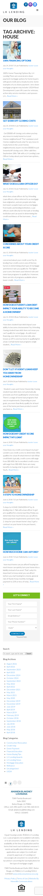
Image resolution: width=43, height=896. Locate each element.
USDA (9, 771)
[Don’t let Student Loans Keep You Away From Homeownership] (12, 358)
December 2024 (13, 675)
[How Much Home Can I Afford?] (12, 541)
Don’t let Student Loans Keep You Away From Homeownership (20, 373)
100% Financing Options (17, 60)
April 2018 (11, 732)
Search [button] (28, 654)
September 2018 (14, 721)
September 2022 (14, 681)
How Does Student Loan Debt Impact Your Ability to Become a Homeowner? (21, 308)
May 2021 (11, 692)
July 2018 (10, 724)
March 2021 (12, 695)
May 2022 (11, 684)
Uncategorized (13, 768)
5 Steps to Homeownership (18, 494)
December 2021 (13, 689)
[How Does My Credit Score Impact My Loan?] (12, 423)
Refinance (11, 765)
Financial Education (14, 751)
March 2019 (12, 712)
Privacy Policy (10, 878)
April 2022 (11, 686)
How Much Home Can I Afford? (20, 552)
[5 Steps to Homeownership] (12, 483)
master (31, 66)
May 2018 (11, 729)
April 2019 (11, 709)
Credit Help (11, 745)
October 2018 (12, 718)
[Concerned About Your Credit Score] (12, 233)
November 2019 (13, 704)
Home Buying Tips (14, 754)
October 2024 (12, 678)
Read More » (12, 96)
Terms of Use (22, 878)
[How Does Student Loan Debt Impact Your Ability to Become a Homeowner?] (12, 294)
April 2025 (11, 672)
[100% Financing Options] (12, 49)
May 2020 (11, 698)
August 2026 (12, 664)
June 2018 (11, 727)
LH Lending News (14, 760)
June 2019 (11, 707)
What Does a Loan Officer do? (20, 184)
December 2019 (13, 701)
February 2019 (13, 715)
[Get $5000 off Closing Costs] (12, 110)
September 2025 (14, 669)
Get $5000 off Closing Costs (19, 120)
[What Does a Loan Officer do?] (12, 173)
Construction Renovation (17, 743)
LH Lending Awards (14, 757)
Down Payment (13, 748)
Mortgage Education (15, 763)
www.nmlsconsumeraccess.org (25, 874)
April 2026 (11, 666)
